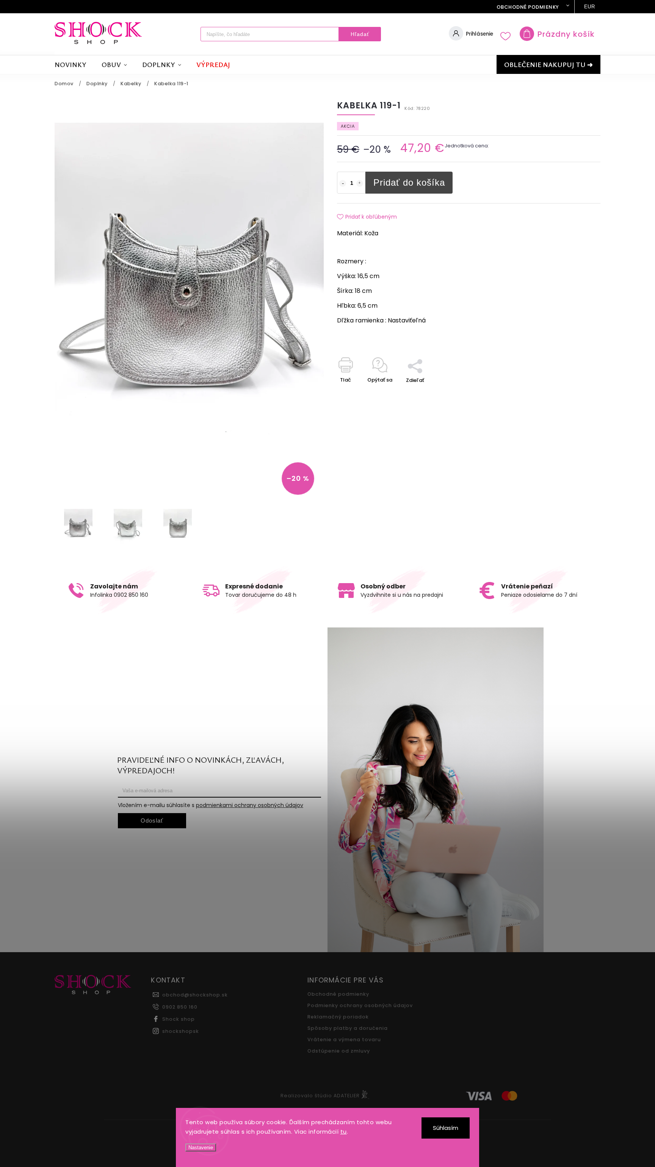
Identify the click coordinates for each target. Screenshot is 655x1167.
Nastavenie (200, 1147)
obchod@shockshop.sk (195, 995)
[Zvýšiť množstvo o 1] (359, 183)
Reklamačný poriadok (338, 1017)
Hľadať (360, 34)
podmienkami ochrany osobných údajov (249, 805)
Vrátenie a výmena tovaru (344, 1039)
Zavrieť (574, 393)
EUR (589, 6)
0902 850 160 (179, 1007)
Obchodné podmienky (528, 7)
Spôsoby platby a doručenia (347, 1028)
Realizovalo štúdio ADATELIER (320, 1095)
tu (343, 1132)
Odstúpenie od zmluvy (338, 1051)
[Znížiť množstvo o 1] (342, 183)
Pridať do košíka (409, 182)
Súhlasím (445, 1128)
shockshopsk (180, 1031)
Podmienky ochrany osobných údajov (360, 1005)
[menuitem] (74, 64)
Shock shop (178, 1019)
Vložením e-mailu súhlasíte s (210, 805)
